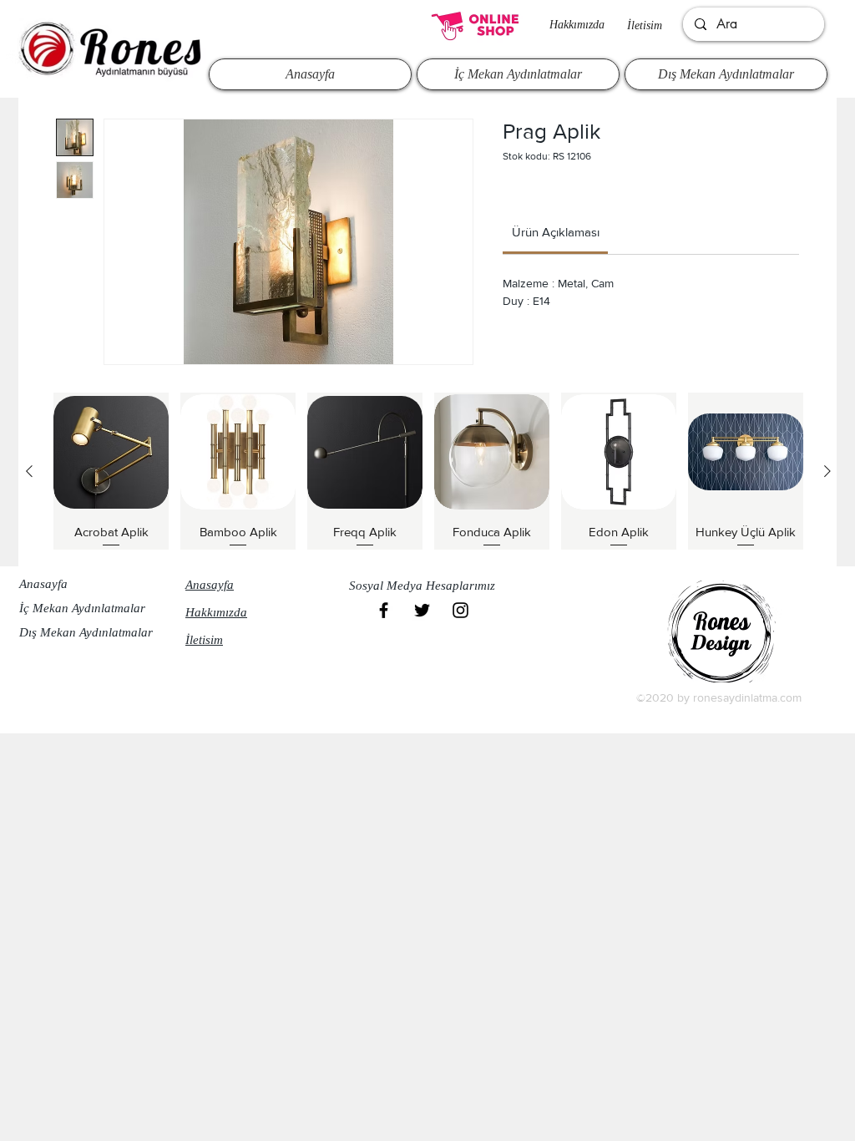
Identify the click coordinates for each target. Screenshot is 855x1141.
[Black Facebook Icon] (383, 610)
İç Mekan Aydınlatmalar (82, 608)
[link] (556, 232)
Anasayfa (43, 584)
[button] (426, 585)
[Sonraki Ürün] (827, 471)
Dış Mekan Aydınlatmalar (86, 632)
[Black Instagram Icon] (460, 610)
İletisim (644, 25)
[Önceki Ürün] (29, 471)
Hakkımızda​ (577, 24)
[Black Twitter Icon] (422, 610)
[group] (428, 471)
